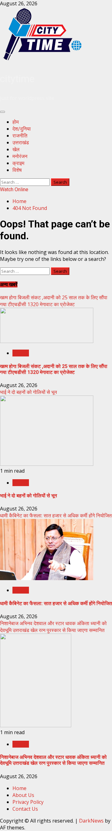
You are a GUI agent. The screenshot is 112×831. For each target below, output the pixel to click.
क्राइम (18, 163)
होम (15, 122)
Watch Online (14, 189)
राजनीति (19, 136)
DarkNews (91, 820)
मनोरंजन (19, 156)
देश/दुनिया (21, 129)
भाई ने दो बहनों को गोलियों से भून (28, 392)
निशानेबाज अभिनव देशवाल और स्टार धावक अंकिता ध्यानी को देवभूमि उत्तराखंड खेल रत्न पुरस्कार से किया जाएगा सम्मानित (53, 627)
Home (19, 788)
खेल (16, 149)
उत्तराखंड (20, 143)
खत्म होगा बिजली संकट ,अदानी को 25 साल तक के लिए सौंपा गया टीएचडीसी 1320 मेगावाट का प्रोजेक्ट (53, 301)
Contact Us (25, 808)
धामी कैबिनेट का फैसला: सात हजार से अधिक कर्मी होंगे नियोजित (56, 515)
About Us (23, 795)
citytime (17, 79)
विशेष (17, 170)
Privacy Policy (28, 802)
